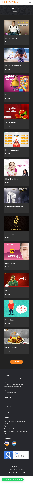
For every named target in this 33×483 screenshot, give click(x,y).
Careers (6, 410)
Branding (7, 41)
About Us (7, 401)
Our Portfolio (8, 407)
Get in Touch (8, 412)
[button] (13, 479)
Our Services (8, 404)
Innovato (15, 11)
